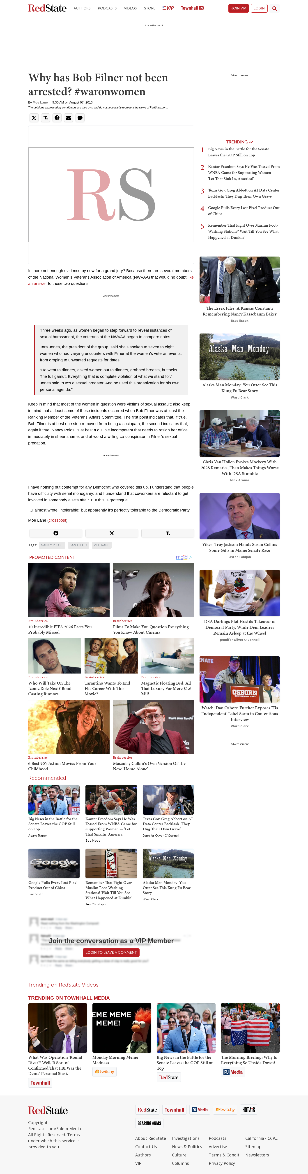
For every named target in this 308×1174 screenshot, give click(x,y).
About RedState (150, 1138)
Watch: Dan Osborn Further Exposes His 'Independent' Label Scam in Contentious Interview (239, 713)
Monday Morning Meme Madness (115, 1060)
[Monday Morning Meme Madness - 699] (121, 1028)
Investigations (186, 1138)
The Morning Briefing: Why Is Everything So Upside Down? (249, 1060)
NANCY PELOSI (52, 545)
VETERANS (102, 545)
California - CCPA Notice (262, 1138)
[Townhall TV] (192, 8)
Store (149, 8)
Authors (82, 8)
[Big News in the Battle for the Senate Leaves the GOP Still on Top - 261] (186, 1028)
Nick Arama (239, 480)
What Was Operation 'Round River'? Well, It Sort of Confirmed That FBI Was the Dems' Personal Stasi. (55, 1065)
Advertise (218, 1146)
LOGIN (259, 8)
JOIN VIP (238, 8)
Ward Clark (150, 899)
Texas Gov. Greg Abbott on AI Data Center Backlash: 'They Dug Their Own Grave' (168, 824)
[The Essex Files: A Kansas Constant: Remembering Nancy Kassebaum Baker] (240, 279)
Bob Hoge (92, 841)
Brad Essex (239, 320)
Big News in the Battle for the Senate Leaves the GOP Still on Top (53, 824)
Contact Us (146, 1146)
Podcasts (107, 8)
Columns (180, 1163)
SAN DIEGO (78, 545)
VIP (138, 1163)
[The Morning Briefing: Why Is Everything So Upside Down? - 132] (250, 1028)
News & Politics (187, 1146)
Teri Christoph (95, 904)
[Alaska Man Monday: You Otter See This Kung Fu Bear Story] (168, 863)
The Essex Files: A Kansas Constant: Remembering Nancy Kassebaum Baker (240, 311)
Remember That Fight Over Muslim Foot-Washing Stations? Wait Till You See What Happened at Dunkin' (108, 890)
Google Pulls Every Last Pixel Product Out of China (53, 885)
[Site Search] (274, 8)
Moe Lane (40, 102)
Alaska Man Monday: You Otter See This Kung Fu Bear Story (167, 887)
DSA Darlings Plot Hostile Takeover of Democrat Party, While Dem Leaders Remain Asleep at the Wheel (240, 627)
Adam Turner (37, 836)
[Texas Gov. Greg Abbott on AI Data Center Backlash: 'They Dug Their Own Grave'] (168, 799)
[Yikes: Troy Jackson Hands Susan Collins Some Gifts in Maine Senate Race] (240, 515)
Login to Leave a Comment (111, 952)
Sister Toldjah (239, 557)
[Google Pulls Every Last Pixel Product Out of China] (54, 863)
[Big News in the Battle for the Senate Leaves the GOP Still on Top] (54, 799)
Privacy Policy (222, 1163)
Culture (179, 1155)
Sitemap (253, 1146)
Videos (130, 8)
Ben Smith (35, 894)
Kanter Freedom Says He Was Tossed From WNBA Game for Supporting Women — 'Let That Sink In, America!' (111, 826)
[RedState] (47, 8)
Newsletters (257, 1155)
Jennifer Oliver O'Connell (161, 836)
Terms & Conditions (226, 1155)
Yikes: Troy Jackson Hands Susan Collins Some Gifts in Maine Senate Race (239, 547)
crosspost (57, 520)
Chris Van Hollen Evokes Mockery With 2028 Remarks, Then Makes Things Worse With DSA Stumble (240, 468)
